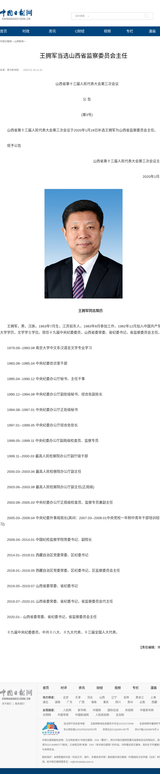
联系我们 (19, 703)
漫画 (152, 31)
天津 (78, 697)
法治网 (120, 714)
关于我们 (6, 703)
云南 (142, 702)
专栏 (129, 31)
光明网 (47, 714)
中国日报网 (6, 41)
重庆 (106, 702)
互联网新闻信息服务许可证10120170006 (112, 723)
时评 (64, 687)
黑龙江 (140, 697)
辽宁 (114, 697)
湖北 (45, 702)
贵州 (130, 702)
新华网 (82, 710)
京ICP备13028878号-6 (147, 729)
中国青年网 (147, 710)
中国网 (97, 710)
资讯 (52, 31)
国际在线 (113, 710)
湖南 (57, 702)
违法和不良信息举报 (74, 723)
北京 (65, 697)
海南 (94, 702)
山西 (102, 697)
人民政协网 (102, 714)
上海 (153, 697)
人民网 (67, 710)
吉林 (126, 697)
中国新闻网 (82, 714)
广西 (81, 702)
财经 (100, 687)
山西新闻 (19, 41)
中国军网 (63, 714)
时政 (25, 31)
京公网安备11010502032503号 (80, 729)
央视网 (129, 710)
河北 (90, 697)
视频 (107, 31)
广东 (69, 702)
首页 (3, 31)
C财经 (79, 31)
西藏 (154, 702)
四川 (118, 702)
